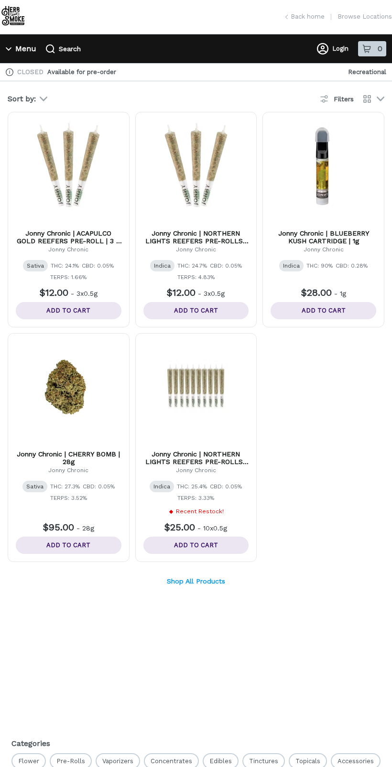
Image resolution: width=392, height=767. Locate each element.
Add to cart (68, 310)
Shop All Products (196, 581)
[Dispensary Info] (9, 72)
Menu (25, 48)
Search (70, 49)
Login (340, 48)
